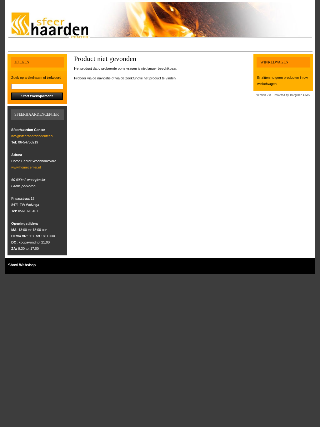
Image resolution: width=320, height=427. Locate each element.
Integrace (296, 95)
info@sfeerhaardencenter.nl (32, 136)
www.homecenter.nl (26, 167)
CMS (306, 95)
